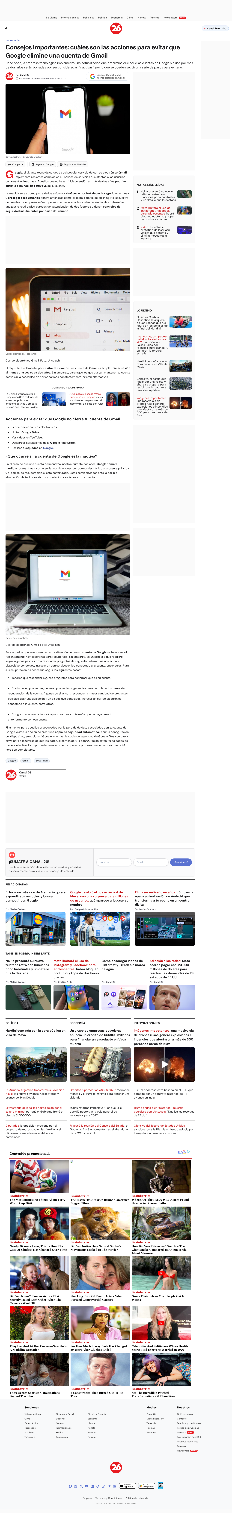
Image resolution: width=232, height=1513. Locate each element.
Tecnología (13, 40)
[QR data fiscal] (160, 1488)
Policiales (29, 1432)
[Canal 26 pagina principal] (116, 33)
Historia (91, 1423)
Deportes (60, 1418)
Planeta (91, 1427)
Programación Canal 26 (189, 1437)
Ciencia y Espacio (97, 1414)
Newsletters (187, 1450)
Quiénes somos (185, 1414)
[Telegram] (108, 1486)
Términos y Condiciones (108, 1498)
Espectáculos (31, 1423)
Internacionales (147, 1023)
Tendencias (62, 1437)
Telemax (150, 1427)
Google (48, 448)
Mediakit (185, 1432)
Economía (77, 1023)
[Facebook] (70, 1486)
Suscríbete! (181, 862)
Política (12, 1023)
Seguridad (42, 760)
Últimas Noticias (32, 1414)
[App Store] (127, 1486)
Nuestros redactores (187, 1441)
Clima (27, 1418)
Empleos (181, 1446)
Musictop (151, 1432)
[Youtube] (86, 1486)
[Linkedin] (92, 1486)
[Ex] (81, 1486)
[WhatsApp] (103, 1486)
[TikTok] (97, 1486)
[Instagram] (75, 1486)
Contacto (182, 1418)
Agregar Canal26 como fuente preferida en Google (111, 76)
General (60, 1423)
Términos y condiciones (189, 1423)
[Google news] (114, 1486)
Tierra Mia (151, 1423)
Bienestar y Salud (65, 1414)
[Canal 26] (116, 1468)
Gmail (25, 760)
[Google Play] (146, 1486)
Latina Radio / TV (155, 1418)
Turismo (91, 1437)
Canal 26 (24, 74)
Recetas (92, 1432)
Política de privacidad (188, 1427)
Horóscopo (30, 1427)
